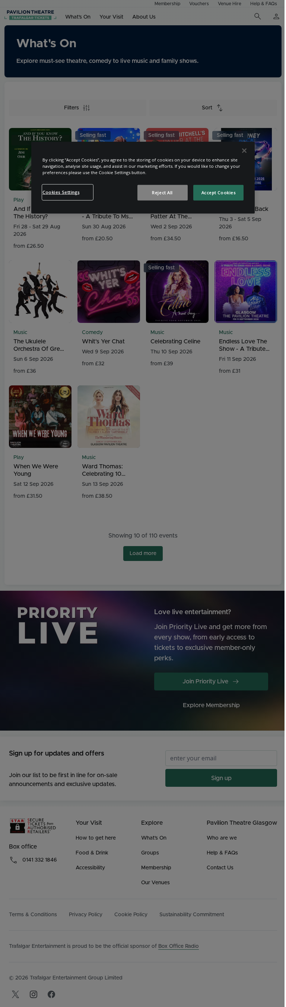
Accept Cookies (218, 192)
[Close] (244, 150)
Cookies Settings (60, 192)
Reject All (162, 192)
